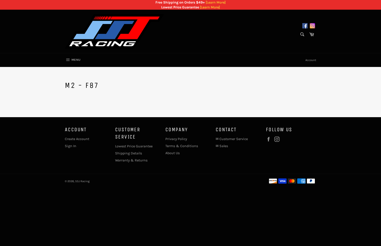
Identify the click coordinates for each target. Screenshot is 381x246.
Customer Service (233, 139)
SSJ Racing (82, 181)
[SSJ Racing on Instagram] (312, 26)
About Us (172, 153)
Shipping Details (128, 153)
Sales (223, 146)
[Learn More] (216, 2)
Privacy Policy (176, 139)
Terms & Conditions (181, 146)
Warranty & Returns (131, 160)
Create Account (77, 139)
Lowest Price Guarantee (134, 146)
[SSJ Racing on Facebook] (305, 26)
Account (310, 60)
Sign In (70, 146)
